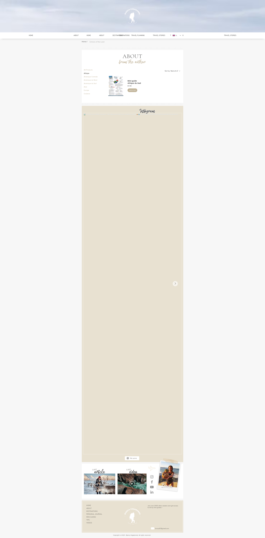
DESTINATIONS (92, 511)
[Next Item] (175, 283)
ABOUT (89, 508)
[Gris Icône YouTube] (152, 487)
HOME (88, 505)
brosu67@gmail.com (162, 528)
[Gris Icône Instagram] (152, 477)
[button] (230, 35)
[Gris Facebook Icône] (152, 482)
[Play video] (132, 483)
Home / (84, 42)
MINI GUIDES (91, 517)
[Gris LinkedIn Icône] (152, 492)
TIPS (88, 520)
